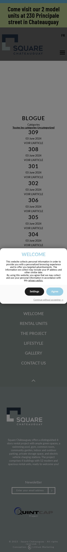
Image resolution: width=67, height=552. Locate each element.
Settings (34, 291)
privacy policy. (35, 280)
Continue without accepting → (48, 300)
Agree (54, 291)
